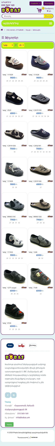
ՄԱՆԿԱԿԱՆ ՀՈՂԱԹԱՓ (15, 30)
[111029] (14, 63)
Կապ (9, 424)
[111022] (14, 240)
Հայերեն (34, 3)
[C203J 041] (40, 134)
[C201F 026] (40, 170)
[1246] (40, 240)
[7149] (40, 276)
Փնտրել (48, 16)
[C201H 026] (14, 134)
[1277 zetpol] (14, 276)
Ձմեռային (36, 30)
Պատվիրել (49, 3)
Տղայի (28, 30)
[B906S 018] (14, 205)
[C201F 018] (40, 99)
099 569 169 (7, 4)
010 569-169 (22, 413)
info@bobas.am (23, 417)
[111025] (14, 170)
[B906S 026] (40, 205)
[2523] (14, 99)
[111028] (40, 63)
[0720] (14, 311)
